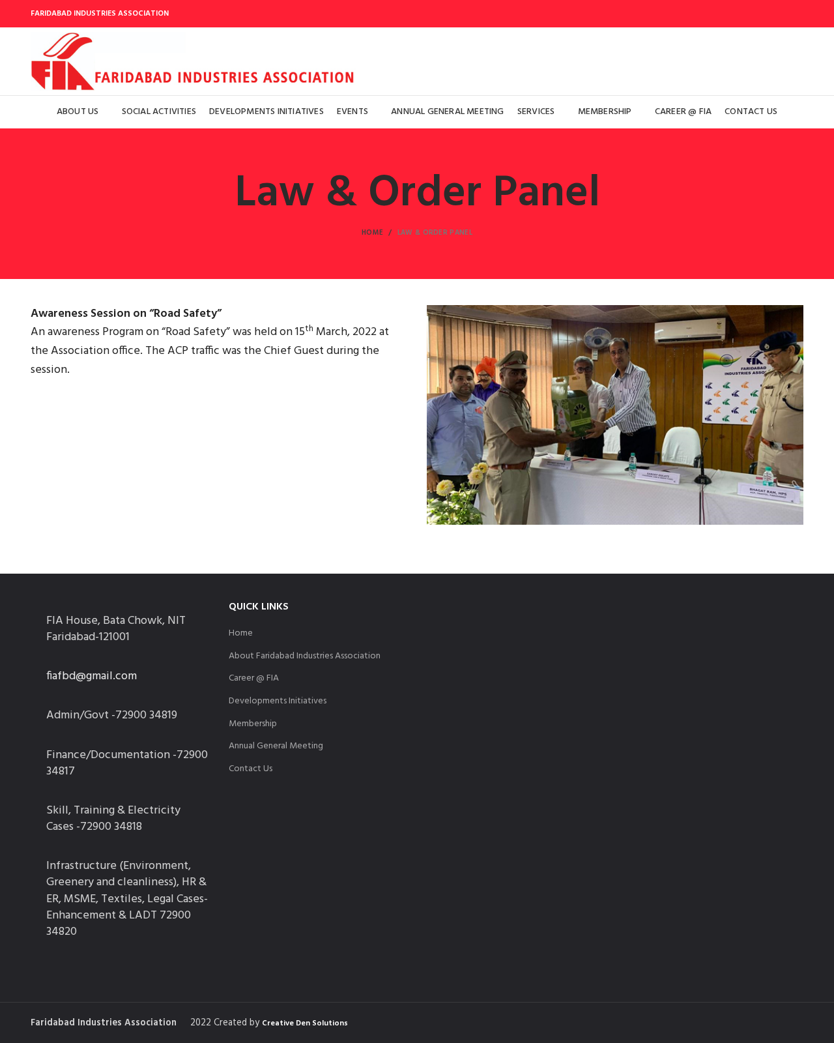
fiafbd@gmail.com (91, 676)
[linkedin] (779, 13)
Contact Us (250, 769)
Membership (253, 724)
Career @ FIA (254, 678)
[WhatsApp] (795, 13)
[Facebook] (753, 13)
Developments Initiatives (277, 701)
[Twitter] (766, 13)
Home (372, 233)
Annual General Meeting (276, 746)
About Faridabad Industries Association (305, 656)
